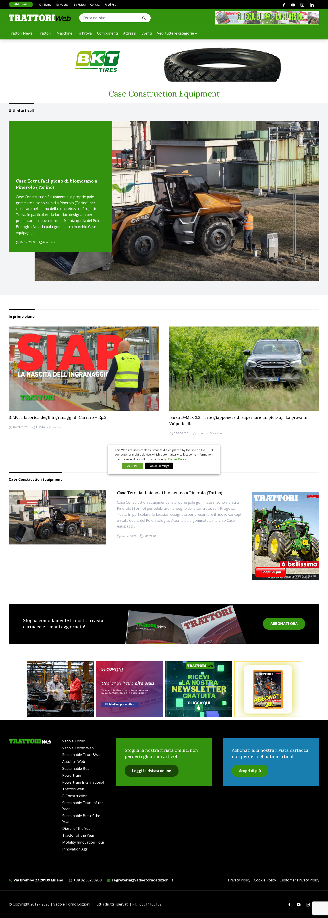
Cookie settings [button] (158, 466)
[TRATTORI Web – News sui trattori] (40, 17)
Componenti (107, 33)
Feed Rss (110, 4)
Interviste (55, 427)
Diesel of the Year (77, 828)
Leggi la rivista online (151, 770)
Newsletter (63, 4)
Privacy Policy (239, 880)
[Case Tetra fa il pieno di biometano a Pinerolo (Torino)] (177, 201)
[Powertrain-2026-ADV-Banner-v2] (60, 689)
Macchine (64, 33)
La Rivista (80, 4)
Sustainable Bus (75, 768)
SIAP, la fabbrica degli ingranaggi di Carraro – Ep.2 (57, 417)
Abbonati (20, 4)
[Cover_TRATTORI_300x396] (285, 536)
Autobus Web (73, 761)
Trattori (44, 33)
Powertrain (71, 775)
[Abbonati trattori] (267, 689)
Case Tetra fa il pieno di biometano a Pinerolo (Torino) (56, 184)
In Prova (85, 33)
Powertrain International (83, 782)
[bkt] (164, 61)
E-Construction (74, 795)
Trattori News (20, 33)
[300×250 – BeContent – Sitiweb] (129, 689)
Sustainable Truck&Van (82, 754)
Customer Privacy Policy (299, 880)
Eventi (146, 33)
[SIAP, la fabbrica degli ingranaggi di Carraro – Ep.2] (84, 369)
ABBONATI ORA (284, 623)
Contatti (95, 4)
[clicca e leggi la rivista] (267, 18)
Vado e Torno (73, 741)
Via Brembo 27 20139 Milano (38, 880)
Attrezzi (129, 33)
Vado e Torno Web (78, 747)
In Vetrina (42, 427)
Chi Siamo (45, 4)
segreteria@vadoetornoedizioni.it (142, 880)
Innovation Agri (75, 849)
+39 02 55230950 (87, 880)
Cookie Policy (265, 880)
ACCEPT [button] (132, 466)
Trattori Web (73, 789)
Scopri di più (250, 770)
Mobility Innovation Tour (83, 842)
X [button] (212, 450)
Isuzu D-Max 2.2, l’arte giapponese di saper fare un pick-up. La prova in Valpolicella (238, 420)
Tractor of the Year (78, 835)
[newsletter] (198, 689)
